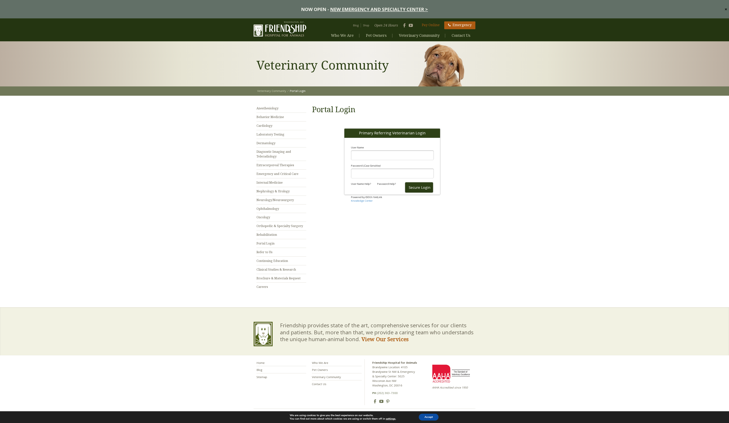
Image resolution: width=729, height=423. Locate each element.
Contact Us (461, 35)
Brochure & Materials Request (278, 278)
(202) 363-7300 (385, 393)
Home (260, 363)
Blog (356, 25)
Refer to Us (264, 252)
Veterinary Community (419, 35)
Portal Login (265, 243)
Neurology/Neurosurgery (275, 200)
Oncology (263, 217)
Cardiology (264, 126)
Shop (366, 25)
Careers (262, 287)
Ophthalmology (267, 209)
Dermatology (265, 143)
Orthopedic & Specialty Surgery (279, 226)
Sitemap (261, 377)
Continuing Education (272, 261)
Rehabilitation (266, 235)
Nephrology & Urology (273, 191)
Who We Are (342, 35)
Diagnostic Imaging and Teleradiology (273, 154)
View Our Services (385, 339)
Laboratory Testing (270, 134)
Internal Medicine (269, 182)
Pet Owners (376, 35)
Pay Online (431, 25)
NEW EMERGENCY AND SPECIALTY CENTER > (379, 9)
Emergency (462, 25)
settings (390, 419)
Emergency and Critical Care (277, 174)
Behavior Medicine (270, 117)
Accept (428, 417)
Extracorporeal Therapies (275, 165)
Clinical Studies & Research (276, 269)
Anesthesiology (267, 108)
